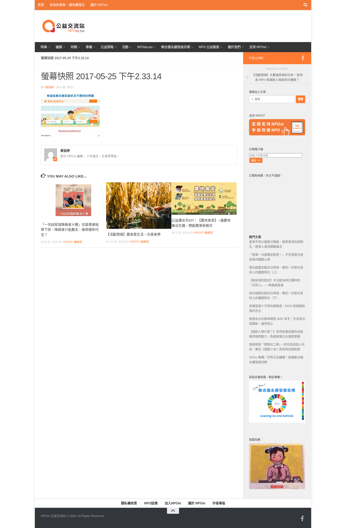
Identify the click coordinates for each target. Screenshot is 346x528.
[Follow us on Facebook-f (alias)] (302, 58)
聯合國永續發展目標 (175, 47)
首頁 (41, 5)
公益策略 (107, 47)
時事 (44, 47)
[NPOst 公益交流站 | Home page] (64, 26)
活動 (125, 47)
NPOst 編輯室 (72, 241)
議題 (59, 47)
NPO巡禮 (151, 503)
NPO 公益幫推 (209, 47)
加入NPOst (173, 503)
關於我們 (234, 47)
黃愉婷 (49, 87)
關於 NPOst (99, 5)
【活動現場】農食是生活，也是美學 (133, 234)
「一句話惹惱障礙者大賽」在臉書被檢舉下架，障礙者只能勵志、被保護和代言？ (70, 230)
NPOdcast (145, 47)
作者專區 (218, 503)
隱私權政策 (129, 503)
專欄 (89, 47)
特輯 (74, 47)
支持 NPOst (257, 47)
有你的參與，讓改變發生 (67, 5)
